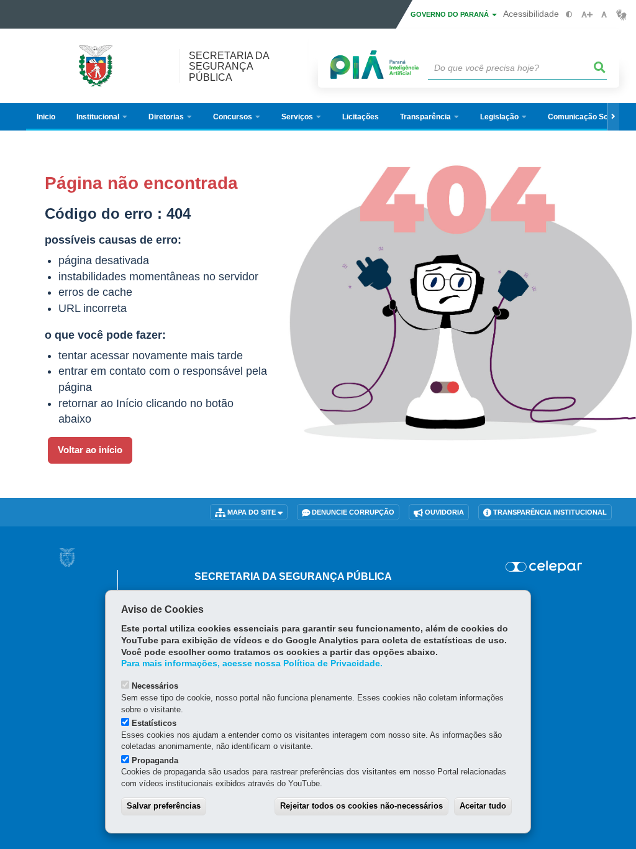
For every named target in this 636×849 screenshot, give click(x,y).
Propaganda (155, 760)
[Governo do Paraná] (67, 557)
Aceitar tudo (483, 805)
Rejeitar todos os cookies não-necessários (361, 805)
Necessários (155, 686)
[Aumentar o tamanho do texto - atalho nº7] (586, 14)
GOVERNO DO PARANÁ (451, 14)
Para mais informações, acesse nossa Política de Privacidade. (252, 663)
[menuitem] (102, 117)
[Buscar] (600, 68)
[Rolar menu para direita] (613, 117)
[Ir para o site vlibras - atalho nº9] (621, 14)
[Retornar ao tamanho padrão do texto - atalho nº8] (604, 14)
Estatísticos (154, 723)
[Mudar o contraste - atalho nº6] (569, 14)
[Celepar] (544, 567)
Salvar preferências (164, 805)
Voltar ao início (90, 450)
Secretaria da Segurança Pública (229, 66)
